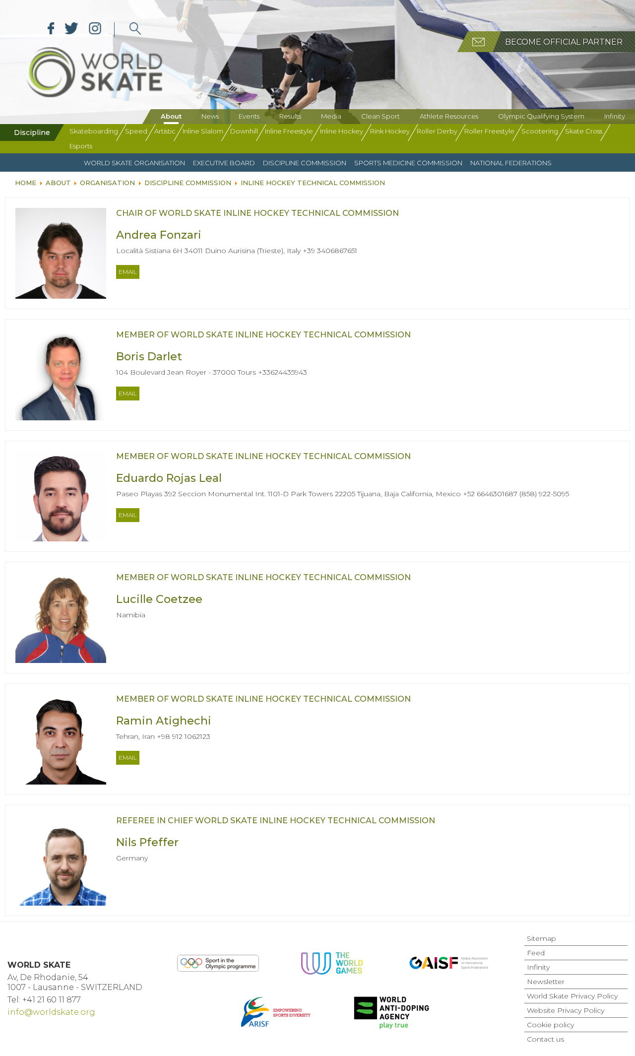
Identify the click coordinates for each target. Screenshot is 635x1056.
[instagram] (95, 29)
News (210, 116)
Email (128, 271)
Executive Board (224, 163)
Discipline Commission (304, 163)
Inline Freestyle (289, 131)
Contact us (545, 1039)
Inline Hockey (341, 131)
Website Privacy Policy (565, 1010)
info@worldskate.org (51, 1012)
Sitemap (541, 938)
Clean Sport (380, 116)
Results (290, 116)
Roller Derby (437, 131)
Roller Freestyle (489, 131)
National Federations (511, 163)
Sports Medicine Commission (408, 163)
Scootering (539, 131)
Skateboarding (93, 131)
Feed (536, 952)
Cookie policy (550, 1024)
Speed (136, 131)
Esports (80, 146)
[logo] (135, 29)
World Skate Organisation (134, 163)
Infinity (614, 116)
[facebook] (51, 29)
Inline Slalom (203, 131)
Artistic (165, 131)
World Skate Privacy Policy (572, 995)
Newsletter (546, 981)
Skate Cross (583, 131)
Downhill (244, 131)
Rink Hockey (390, 131)
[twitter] (72, 29)
